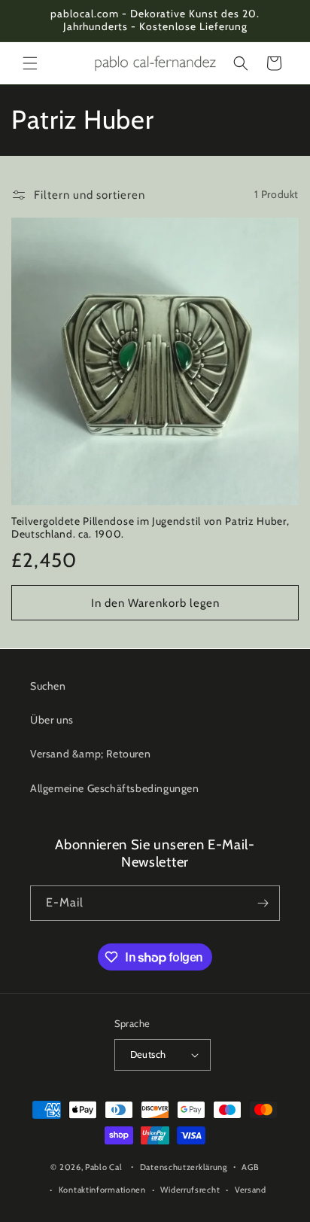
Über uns (52, 720)
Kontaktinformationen (102, 1189)
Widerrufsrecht (190, 1189)
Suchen (48, 686)
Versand (250, 1189)
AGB (250, 1167)
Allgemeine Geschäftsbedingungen (114, 788)
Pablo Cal (103, 1167)
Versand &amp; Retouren (90, 753)
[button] (30, 63)
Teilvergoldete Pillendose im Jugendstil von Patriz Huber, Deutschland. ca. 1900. (150, 527)
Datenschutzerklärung (183, 1167)
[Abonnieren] (262, 903)
